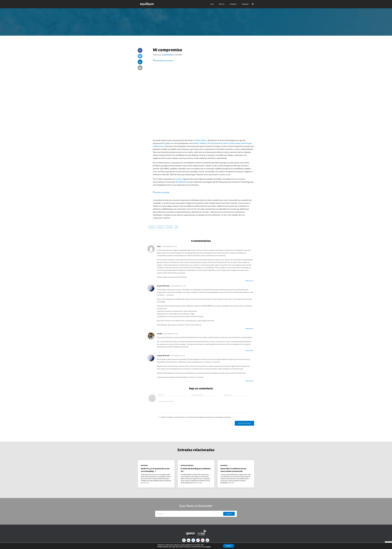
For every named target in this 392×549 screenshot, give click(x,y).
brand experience (187, 465)
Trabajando (245, 4)
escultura (178, 179)
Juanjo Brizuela (163, 286)
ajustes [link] (208, 547)
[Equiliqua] (146, 4)
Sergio (159, 333)
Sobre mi (221, 4)
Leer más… (146, 483)
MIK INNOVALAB (182, 182)
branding (151, 227)
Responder (250, 281)
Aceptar (228, 546)
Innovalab (169, 227)
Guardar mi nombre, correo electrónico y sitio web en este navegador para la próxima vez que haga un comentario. (196, 417)
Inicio (212, 4)
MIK (163, 143)
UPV (208, 143)
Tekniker (203, 143)
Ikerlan (196, 143)
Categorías (232, 4)
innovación (160, 227)
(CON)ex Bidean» (200, 140)
